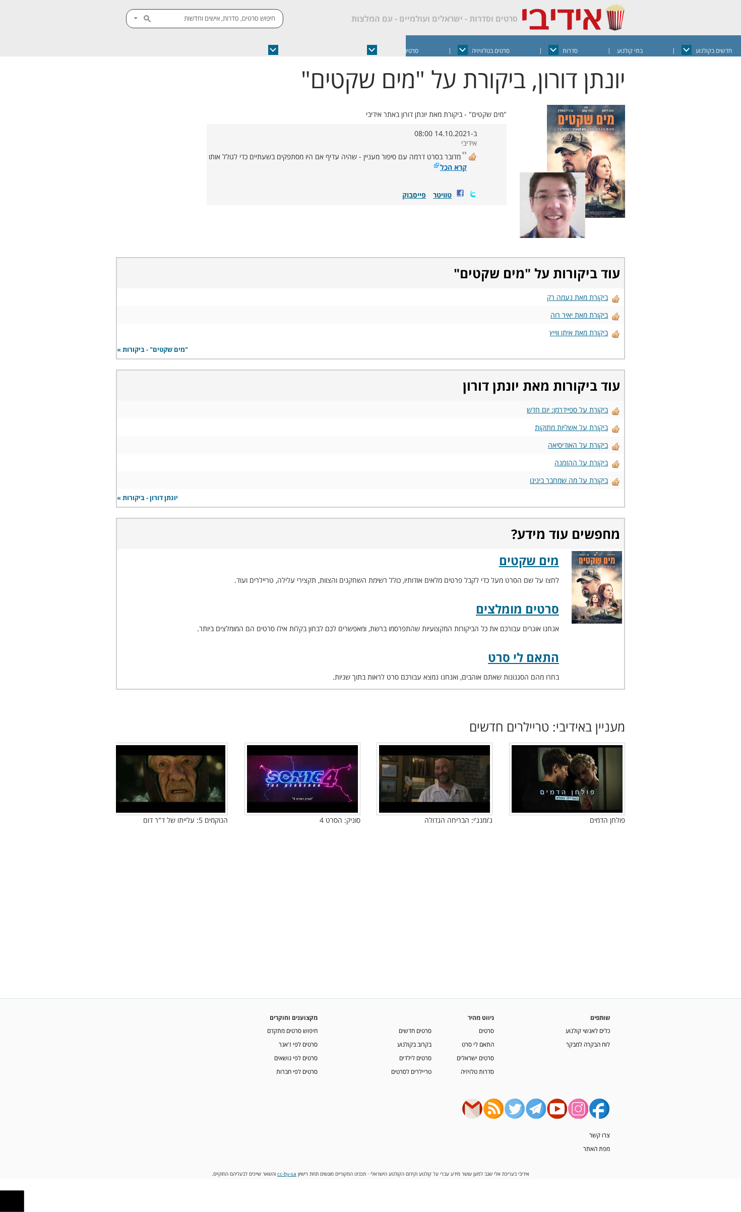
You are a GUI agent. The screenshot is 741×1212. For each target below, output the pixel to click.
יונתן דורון (491, 386)
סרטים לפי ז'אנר (298, 1044)
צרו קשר (599, 1135)
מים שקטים (492, 273)
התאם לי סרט (523, 657)
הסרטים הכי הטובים (305, 50)
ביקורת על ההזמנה (581, 462)
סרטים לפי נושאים (296, 1058)
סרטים (486, 1030)
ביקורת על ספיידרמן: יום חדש (567, 409)
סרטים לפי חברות (297, 1071)
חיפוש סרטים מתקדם (292, 1030)
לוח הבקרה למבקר (588, 1044)
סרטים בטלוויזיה (491, 50)
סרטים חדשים (415, 1030)
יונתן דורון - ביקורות (150, 498)
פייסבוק (414, 195)
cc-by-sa (286, 1174)
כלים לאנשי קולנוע (588, 1030)
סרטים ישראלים (399, 50)
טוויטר (442, 195)
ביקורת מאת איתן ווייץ (578, 332)
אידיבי (469, 143)
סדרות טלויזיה (477, 1071)
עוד (172, 50)
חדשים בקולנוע (714, 50)
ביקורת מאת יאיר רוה (579, 315)
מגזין (223, 50)
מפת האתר (596, 1148)
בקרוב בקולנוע (414, 1044)
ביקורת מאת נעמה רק (577, 297)
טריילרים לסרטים (411, 1071)
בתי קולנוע (630, 50)
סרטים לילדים (415, 1058)
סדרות (570, 50)
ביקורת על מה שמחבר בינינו (569, 480)
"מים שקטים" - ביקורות (155, 349)
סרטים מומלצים (517, 608)
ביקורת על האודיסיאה (578, 445)
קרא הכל (453, 167)
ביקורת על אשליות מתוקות (571, 427)
